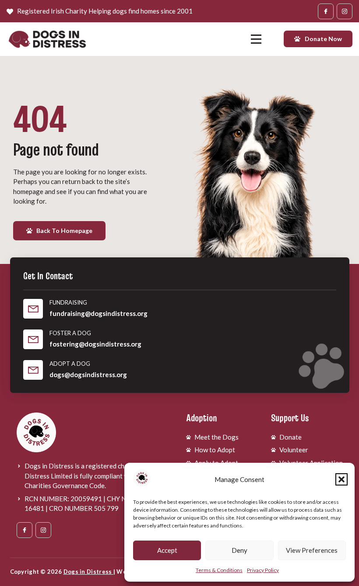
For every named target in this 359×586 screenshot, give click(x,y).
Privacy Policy (263, 570)
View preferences (312, 550)
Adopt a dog (69, 363)
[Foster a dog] (33, 339)
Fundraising (68, 302)
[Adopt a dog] (33, 370)
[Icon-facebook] (326, 11)
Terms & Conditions (219, 570)
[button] (341, 479)
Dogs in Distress (88, 571)
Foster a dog (70, 332)
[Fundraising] (33, 309)
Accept (167, 550)
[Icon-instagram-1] (344, 11)
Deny (239, 550)
